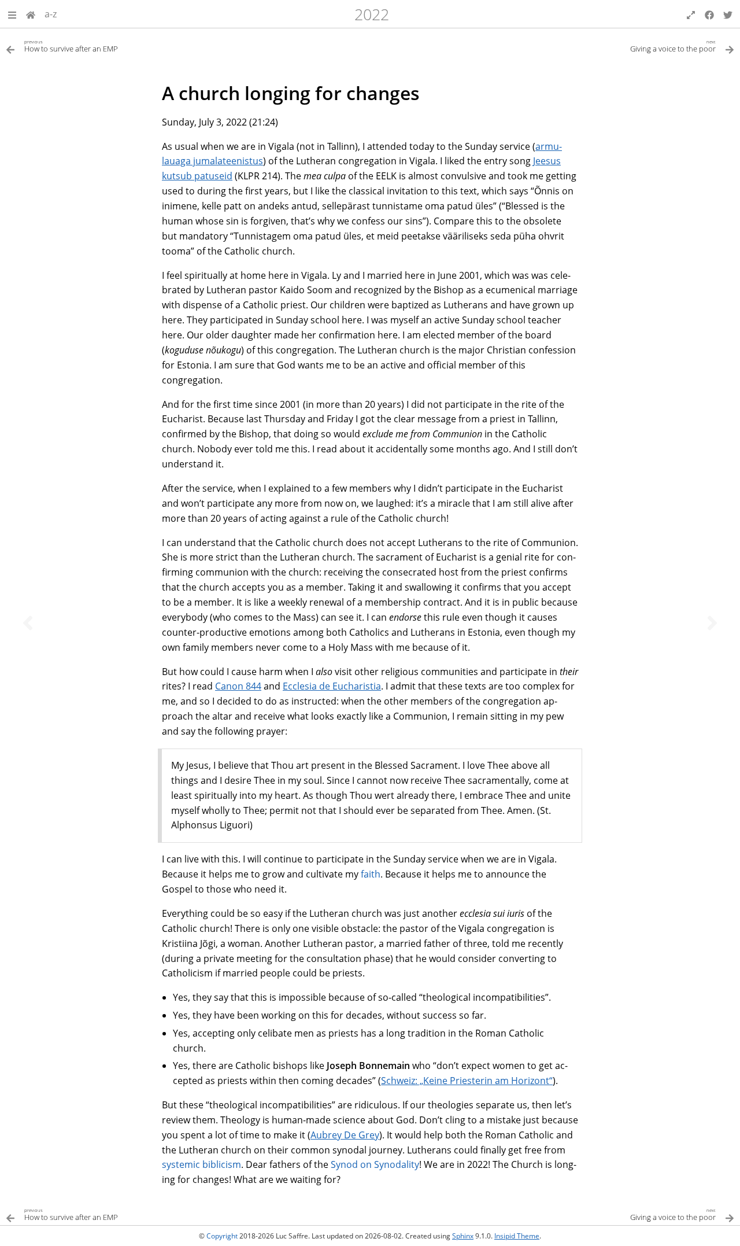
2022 (371, 14)
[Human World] (30, 14)
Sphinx (462, 1236)
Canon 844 (238, 686)
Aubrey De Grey (344, 1135)
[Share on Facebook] (709, 14)
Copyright (222, 1236)
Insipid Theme (516, 1236)
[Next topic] (712, 623)
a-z (51, 14)
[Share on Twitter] (728, 14)
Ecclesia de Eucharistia (332, 686)
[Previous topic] (27, 623)
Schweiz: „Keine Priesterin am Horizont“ (467, 1080)
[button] (12, 14)
